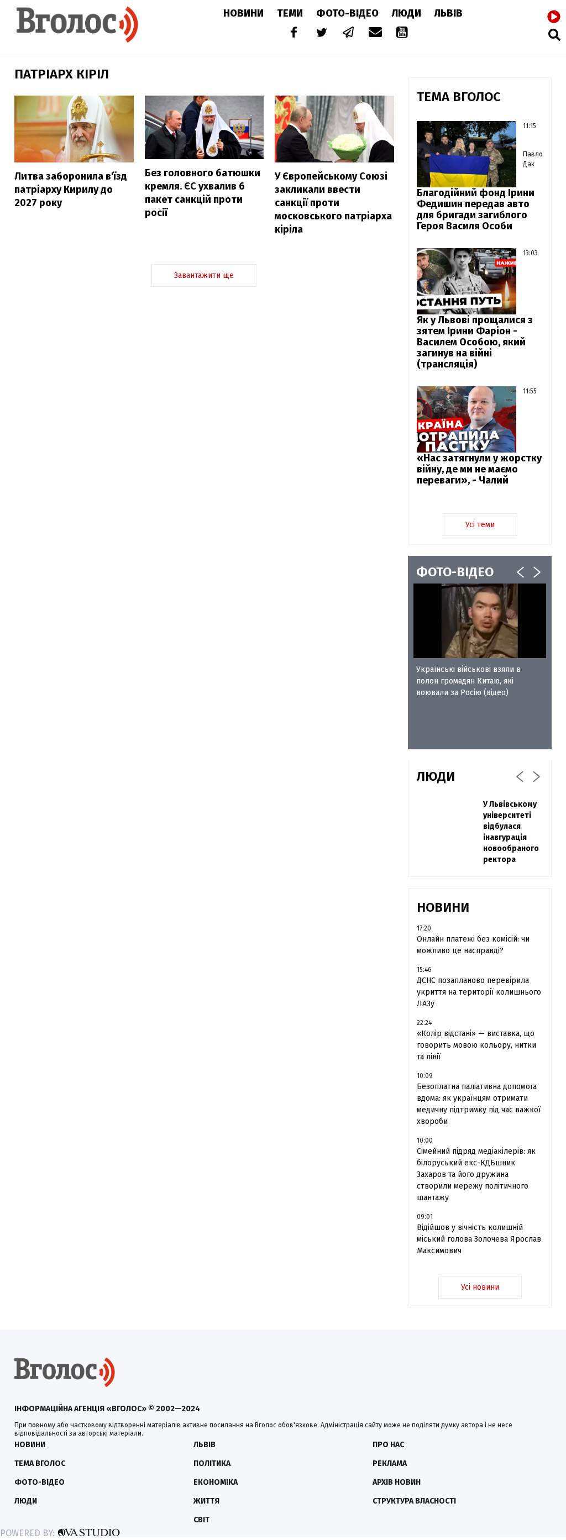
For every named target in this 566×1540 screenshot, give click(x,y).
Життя (206, 1501)
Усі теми (480, 524)
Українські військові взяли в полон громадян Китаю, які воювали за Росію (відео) (468, 681)
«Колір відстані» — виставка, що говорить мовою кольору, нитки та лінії (476, 1045)
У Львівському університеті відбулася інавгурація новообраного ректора (511, 832)
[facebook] (291, 33)
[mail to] (375, 33)
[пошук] (554, 34)
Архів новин (397, 1482)
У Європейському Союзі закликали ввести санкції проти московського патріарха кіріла (333, 202)
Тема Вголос (39, 1463)
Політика (211, 1463)
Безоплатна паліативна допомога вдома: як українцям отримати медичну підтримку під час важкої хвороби (479, 1104)
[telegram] (348, 33)
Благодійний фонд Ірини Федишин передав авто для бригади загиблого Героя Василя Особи (475, 209)
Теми (290, 13)
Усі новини (480, 1287)
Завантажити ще (204, 275)
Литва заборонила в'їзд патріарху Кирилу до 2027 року (70, 189)
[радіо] (553, 17)
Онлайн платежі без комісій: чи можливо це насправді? (473, 944)
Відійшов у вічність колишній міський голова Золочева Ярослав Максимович (479, 1239)
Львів (448, 13)
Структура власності (414, 1501)
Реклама (390, 1463)
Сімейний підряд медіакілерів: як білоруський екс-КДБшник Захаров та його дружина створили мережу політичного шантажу (476, 1174)
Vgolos (77, 24)
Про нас (388, 1444)
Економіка (215, 1482)
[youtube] (403, 33)
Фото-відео (39, 1482)
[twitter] (321, 33)
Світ (201, 1520)
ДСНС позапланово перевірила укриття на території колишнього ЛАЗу (479, 992)
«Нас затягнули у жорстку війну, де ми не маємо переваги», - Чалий (479, 469)
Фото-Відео (347, 13)
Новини (243, 13)
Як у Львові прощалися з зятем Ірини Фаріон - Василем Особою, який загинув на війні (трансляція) (475, 342)
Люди (406, 13)
